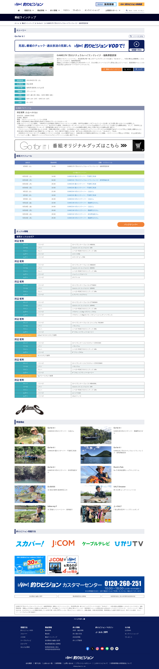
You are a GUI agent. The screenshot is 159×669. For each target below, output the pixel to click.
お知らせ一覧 (48, 663)
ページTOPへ (78, 619)
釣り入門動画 (77, 640)
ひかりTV (24, 644)
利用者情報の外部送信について (121, 663)
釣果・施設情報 (78, 630)
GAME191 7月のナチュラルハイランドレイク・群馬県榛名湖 (88, 180)
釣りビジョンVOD (27, 630)
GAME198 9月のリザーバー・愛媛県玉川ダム (82, 203)
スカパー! (24, 634)
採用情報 (58, 663)
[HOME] (19, 10)
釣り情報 (76, 627)
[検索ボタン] (127, 10)
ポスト (129, 69)
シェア (139, 69)
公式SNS (128, 630)
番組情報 (48, 627)
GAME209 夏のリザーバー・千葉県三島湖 (81, 176)
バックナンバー (131, 224)
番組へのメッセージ (113, 69)
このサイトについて (101, 663)
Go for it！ (40, 23)
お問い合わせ (68, 663)
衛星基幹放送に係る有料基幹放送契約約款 (123, 596)
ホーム (17, 23)
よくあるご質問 (102, 632)
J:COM (23, 637)
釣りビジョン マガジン (104, 627)
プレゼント (128, 637)
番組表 (47, 634)
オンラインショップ (131, 634)
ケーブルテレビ (26, 640)
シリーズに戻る (137, 36)
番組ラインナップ (28, 23)
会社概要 (29, 663)
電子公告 (38, 663)
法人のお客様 (25, 647)
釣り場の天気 (77, 634)
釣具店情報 (76, 637)
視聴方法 (24, 627)
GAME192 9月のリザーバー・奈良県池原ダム (82, 214)
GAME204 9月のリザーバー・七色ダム (80, 191)
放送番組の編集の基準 (35, 596)
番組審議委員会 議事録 (79, 596)
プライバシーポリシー (83, 663)
